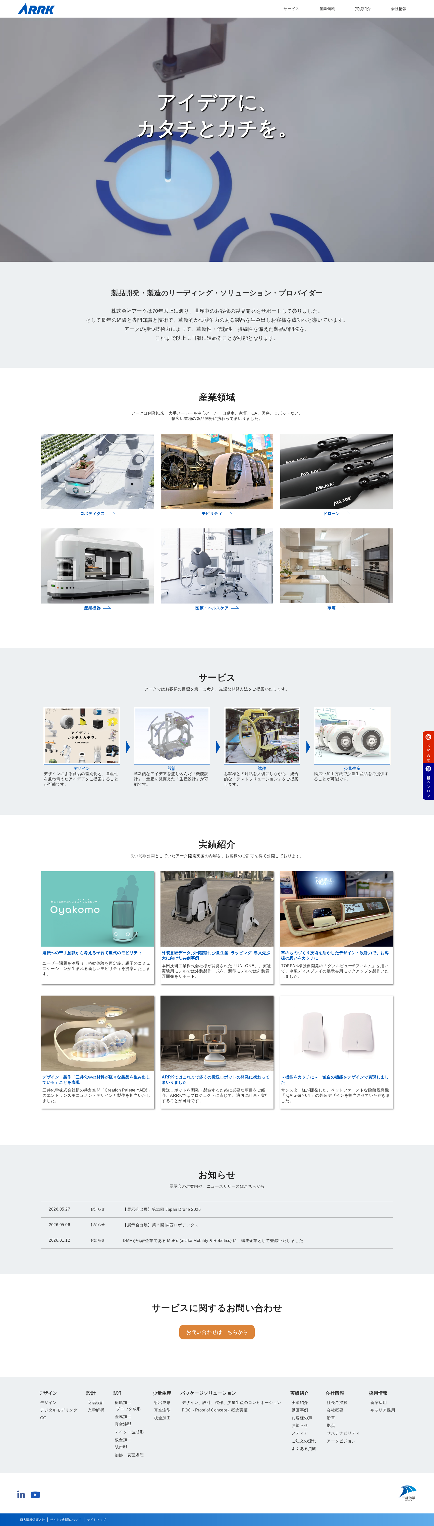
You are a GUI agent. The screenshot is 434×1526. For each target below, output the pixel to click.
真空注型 (123, 1424)
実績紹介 (363, 9)
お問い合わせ (428, 750)
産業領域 (327, 9)
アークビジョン (341, 1441)
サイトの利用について (66, 1519)
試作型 (121, 1447)
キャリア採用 (382, 1410)
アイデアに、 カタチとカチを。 (217, 115)
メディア (300, 1433)
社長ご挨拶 (337, 1402)
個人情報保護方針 (32, 1519)
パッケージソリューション (208, 1393)
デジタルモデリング (59, 1410)
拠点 (331, 1425)
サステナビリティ (343, 1433)
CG (43, 1418)
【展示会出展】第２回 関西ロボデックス (161, 1225)
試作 (118, 1393)
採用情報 (378, 1393)
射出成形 (162, 1402)
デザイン (48, 1393)
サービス (291, 9)
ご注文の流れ (304, 1441)
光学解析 (96, 1410)
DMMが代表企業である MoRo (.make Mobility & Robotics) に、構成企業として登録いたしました (213, 1240)
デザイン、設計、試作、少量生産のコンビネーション (231, 1402)
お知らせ (300, 1425)
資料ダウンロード (428, 785)
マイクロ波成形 (129, 1432)
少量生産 (162, 1393)
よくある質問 (304, 1448)
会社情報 (399, 9)
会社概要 (335, 1410)
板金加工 (123, 1440)
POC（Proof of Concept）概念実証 (215, 1410)
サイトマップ (96, 1519)
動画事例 (300, 1410)
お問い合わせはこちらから (217, 1332)
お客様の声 (302, 1418)
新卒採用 (378, 1402)
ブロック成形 (128, 1409)
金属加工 (123, 1416)
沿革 (331, 1418)
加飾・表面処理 (129, 1455)
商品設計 (96, 1402)
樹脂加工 (123, 1402)
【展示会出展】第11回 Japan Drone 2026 (162, 1209)
